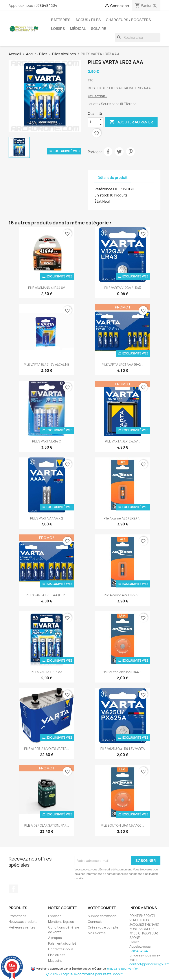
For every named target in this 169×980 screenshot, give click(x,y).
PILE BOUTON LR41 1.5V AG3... (122, 825)
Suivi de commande (102, 916)
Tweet (119, 151)
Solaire (98, 28)
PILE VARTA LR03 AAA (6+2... (122, 364)
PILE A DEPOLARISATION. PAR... (46, 825)
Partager (108, 151)
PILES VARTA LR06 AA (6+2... (46, 595)
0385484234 (46, 5)
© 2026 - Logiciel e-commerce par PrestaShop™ (84, 974)
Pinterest (130, 151)
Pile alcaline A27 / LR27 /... (122, 595)
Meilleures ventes (22, 927)
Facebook (13, 889)
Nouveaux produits (23, 921)
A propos (55, 938)
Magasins (55, 960)
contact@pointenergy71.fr (149, 964)
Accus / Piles (88, 19)
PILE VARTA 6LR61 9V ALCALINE (46, 364)
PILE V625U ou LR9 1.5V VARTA (122, 749)
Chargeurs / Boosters (128, 19)
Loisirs (58, 28)
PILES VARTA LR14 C (46, 441)
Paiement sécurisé (62, 943)
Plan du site (57, 955)
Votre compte (102, 907)
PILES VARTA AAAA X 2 (46, 518)
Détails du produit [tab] (113, 177)
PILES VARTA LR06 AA (46, 672)
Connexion (96, 921)
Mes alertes (97, 933)
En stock (101, 195)
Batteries (60, 19)
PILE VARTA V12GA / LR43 (122, 288)
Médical (78, 28)
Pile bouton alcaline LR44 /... (122, 672)
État (98, 201)
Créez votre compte (103, 927)
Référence (103, 189)
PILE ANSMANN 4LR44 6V (46, 288)
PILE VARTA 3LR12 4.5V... (122, 441)
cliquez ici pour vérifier (122, 969)
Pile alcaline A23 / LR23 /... (122, 518)
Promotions (17, 916)
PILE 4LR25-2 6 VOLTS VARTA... (46, 749)
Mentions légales (61, 921)
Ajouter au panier (131, 122)
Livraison (54, 916)
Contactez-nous (60, 949)
